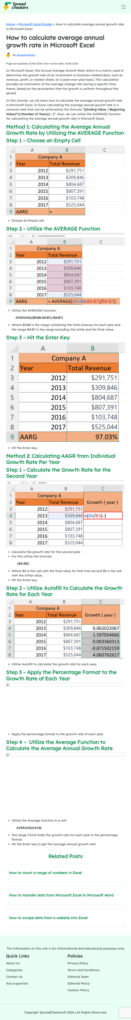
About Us (13, 963)
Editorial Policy (79, 983)
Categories (14, 970)
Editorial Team (78, 977)
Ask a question (17, 983)
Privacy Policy (78, 963)
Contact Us (14, 977)
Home (10, 24)
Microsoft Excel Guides (35, 24)
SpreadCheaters (26, 55)
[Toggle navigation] (123, 6)
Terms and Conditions (84, 970)
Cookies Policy (78, 990)
